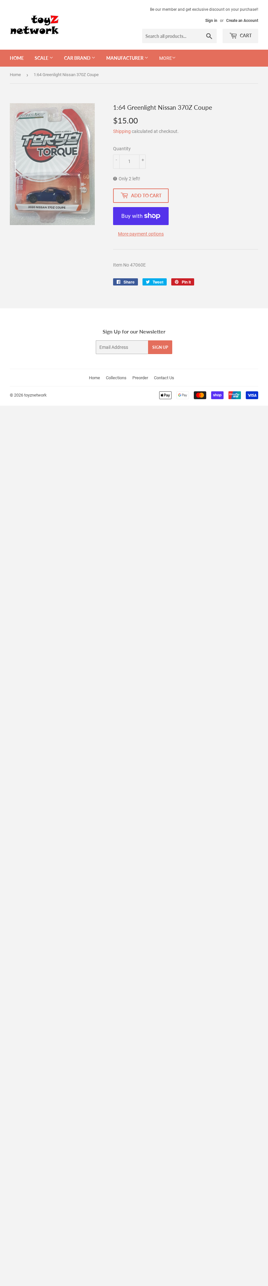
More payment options (141, 233)
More (165, 58)
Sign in (211, 20)
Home (17, 58)
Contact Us (164, 377)
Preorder (140, 377)
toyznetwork (35, 395)
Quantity (122, 148)
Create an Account (242, 20)
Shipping (122, 131)
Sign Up (160, 347)
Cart (245, 35)
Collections (116, 377)
